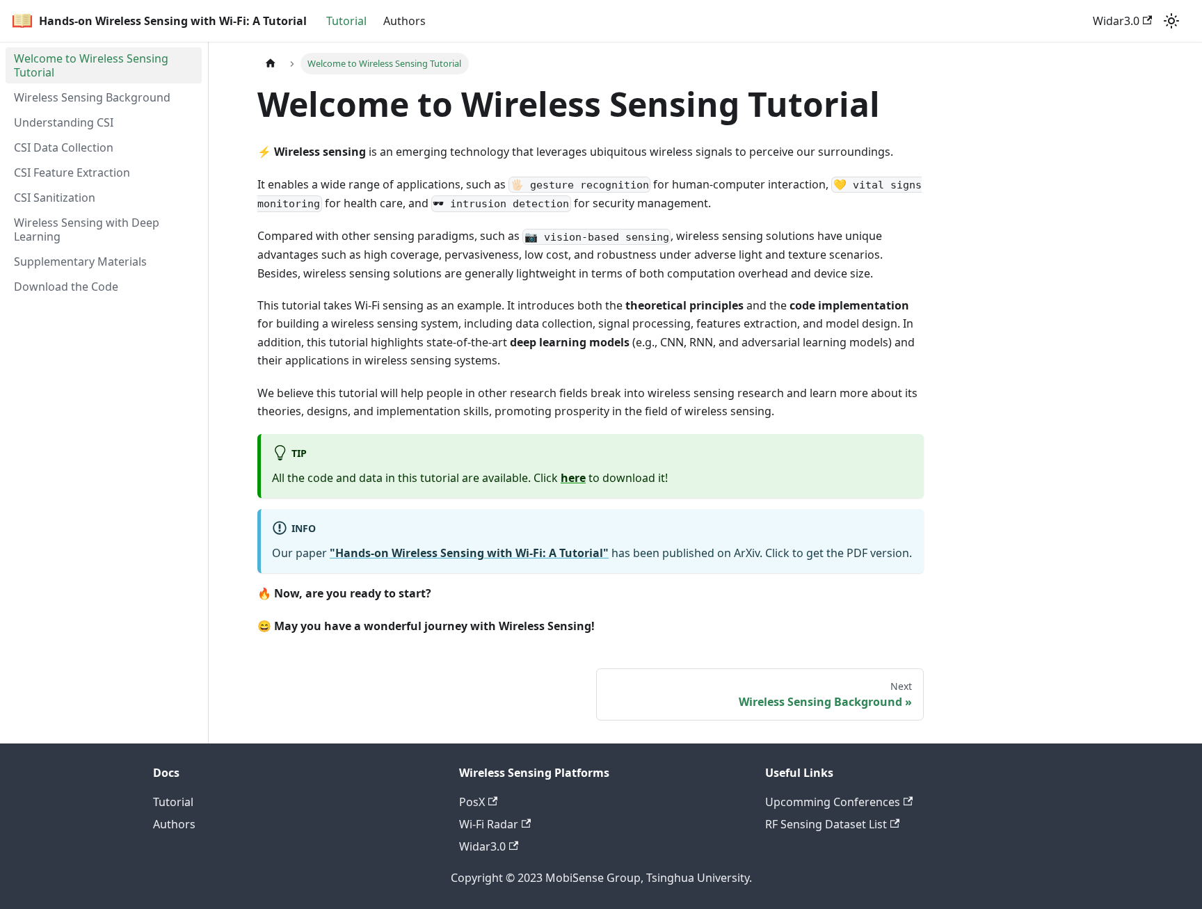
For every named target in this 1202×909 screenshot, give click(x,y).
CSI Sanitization (54, 197)
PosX (472, 802)
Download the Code (66, 286)
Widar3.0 (1116, 21)
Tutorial (346, 21)
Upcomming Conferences (832, 802)
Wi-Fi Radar (488, 824)
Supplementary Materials (80, 261)
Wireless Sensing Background (92, 97)
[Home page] (270, 63)
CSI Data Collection (63, 147)
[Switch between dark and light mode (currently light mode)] (1171, 21)
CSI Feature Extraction (72, 172)
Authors (404, 21)
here (573, 477)
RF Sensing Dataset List (826, 824)
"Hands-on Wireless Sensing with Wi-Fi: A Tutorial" (469, 553)
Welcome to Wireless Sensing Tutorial (91, 65)
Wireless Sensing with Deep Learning (86, 229)
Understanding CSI (63, 122)
